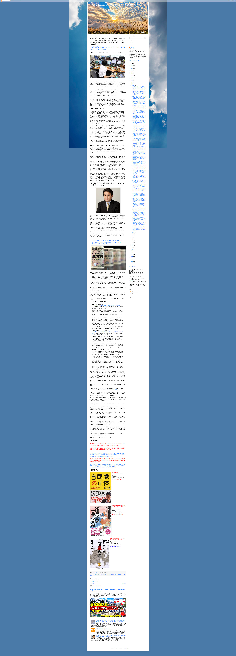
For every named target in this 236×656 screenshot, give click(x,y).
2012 (132, 254)
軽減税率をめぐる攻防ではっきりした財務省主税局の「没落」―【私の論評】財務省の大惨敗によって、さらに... (138, 163)
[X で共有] (104, 572)
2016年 (104, 574)
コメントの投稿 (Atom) (96, 585)
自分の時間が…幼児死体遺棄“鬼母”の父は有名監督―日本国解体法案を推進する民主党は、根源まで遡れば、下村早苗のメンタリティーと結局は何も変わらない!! (110, 621)
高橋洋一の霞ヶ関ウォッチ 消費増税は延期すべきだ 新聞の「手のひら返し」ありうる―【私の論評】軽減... (139, 186)
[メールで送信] (102, 572)
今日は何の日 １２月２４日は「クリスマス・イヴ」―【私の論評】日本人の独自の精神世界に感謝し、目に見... (138, 122)
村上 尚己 (93, 52)
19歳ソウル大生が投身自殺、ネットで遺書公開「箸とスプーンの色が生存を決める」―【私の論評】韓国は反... (139, 144)
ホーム (108, 583)
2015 (132, 83)
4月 (132, 244)
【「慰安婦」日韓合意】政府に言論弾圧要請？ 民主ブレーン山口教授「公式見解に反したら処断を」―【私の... (138, 93)
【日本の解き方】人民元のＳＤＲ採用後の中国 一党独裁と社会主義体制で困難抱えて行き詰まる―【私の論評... (138, 209)
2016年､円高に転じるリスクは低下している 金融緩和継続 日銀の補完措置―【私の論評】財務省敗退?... (139, 98)
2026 (132, 65)
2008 (132, 261)
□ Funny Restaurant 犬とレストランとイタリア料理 (113, 5)
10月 (133, 233)
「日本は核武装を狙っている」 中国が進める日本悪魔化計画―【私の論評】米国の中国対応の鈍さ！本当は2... (138, 117)
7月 (132, 238)
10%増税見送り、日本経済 (98, 574)
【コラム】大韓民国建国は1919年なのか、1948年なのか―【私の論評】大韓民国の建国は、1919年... (139, 139)
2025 (132, 67)
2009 (132, 259)
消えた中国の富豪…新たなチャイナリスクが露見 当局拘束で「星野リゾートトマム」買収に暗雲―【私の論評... (138, 172)
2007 (132, 262)
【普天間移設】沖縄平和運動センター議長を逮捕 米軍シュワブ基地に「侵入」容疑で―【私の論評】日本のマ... (138, 205)
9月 (132, 235)
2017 (132, 80)
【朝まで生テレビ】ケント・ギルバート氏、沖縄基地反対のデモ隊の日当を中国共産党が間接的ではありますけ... (138, 229)
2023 (132, 70)
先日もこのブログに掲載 (112, 389)
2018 (132, 78)
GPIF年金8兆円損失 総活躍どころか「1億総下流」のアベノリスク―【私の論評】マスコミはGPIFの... (139, 181)
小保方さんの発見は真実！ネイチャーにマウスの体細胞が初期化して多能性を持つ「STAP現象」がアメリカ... (139, 177)
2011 (132, 256)
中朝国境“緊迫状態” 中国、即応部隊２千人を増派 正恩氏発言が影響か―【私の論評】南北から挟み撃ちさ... (139, 167)
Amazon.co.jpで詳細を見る (117, 479)
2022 (132, 72)
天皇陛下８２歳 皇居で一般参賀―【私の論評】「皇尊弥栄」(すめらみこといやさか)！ (139, 126)
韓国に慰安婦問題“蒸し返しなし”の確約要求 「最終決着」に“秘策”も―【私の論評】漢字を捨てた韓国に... (139, 103)
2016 (132, 82)
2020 (132, 75)
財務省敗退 (119, 574)
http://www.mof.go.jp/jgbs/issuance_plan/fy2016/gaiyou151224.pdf (106, 305)
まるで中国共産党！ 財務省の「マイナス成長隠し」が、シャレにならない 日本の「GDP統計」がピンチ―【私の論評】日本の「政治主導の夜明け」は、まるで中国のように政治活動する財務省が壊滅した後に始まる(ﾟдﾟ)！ (107, 455)
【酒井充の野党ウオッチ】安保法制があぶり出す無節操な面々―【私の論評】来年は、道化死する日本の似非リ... (138, 88)
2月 (132, 247)
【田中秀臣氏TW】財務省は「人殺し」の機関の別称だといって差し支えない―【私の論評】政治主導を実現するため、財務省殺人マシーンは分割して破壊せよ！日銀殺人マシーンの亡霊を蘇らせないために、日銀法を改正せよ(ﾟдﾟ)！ (107, 465)
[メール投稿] (100, 572)
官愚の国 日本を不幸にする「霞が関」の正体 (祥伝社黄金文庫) (117, 539)
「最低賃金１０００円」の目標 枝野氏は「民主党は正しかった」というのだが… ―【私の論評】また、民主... (138, 224)
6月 (132, 240)
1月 (132, 249)
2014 (132, 251)
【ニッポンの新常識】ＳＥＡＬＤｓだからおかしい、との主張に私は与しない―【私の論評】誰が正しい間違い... (138, 112)
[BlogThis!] (103, 572)
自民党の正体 (115, 472)
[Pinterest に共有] (107, 572)
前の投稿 (123, 583)
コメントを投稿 (94, 581)
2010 (132, 257)
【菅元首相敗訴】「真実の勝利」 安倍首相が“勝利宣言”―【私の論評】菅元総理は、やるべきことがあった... (138, 219)
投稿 (132, 291)
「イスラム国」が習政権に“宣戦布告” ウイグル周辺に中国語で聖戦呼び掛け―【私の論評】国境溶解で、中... (139, 190)
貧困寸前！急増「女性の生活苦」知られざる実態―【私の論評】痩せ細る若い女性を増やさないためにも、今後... (138, 148)
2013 (132, 252)
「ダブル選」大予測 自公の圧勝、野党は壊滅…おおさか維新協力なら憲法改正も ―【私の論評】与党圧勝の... (139, 153)
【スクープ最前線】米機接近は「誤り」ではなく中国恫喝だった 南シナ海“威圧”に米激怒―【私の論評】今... (138, 130)
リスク (107, 574)
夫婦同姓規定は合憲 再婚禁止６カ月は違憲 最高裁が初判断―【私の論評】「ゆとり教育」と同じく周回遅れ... (138, 158)
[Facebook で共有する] (105, 572)
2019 (132, 77)
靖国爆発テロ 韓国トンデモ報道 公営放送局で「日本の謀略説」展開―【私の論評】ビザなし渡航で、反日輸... (138, 214)
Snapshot (131, 280)
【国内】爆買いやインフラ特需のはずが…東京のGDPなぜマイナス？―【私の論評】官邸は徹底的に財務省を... (139, 107)
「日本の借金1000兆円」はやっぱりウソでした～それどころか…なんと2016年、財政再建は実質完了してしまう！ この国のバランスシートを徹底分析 (107, 242)
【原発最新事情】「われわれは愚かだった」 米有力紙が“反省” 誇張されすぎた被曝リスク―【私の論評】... (139, 135)
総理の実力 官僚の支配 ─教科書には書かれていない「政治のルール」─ (119, 506)
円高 (110, 574)
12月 (133, 85)
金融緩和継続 (113, 574)
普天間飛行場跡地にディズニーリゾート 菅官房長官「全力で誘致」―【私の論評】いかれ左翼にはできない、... (138, 195)
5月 (132, 242)
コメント (133, 293)
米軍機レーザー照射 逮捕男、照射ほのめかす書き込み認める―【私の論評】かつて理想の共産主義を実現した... (138, 200)
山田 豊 (132, 47)
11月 (133, 232)
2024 (132, 68)
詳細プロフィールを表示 (134, 60)
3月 (132, 245)
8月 (132, 237)
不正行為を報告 (132, 266)
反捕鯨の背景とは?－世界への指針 (102, 628)
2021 (132, 73)
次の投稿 (92, 583)
